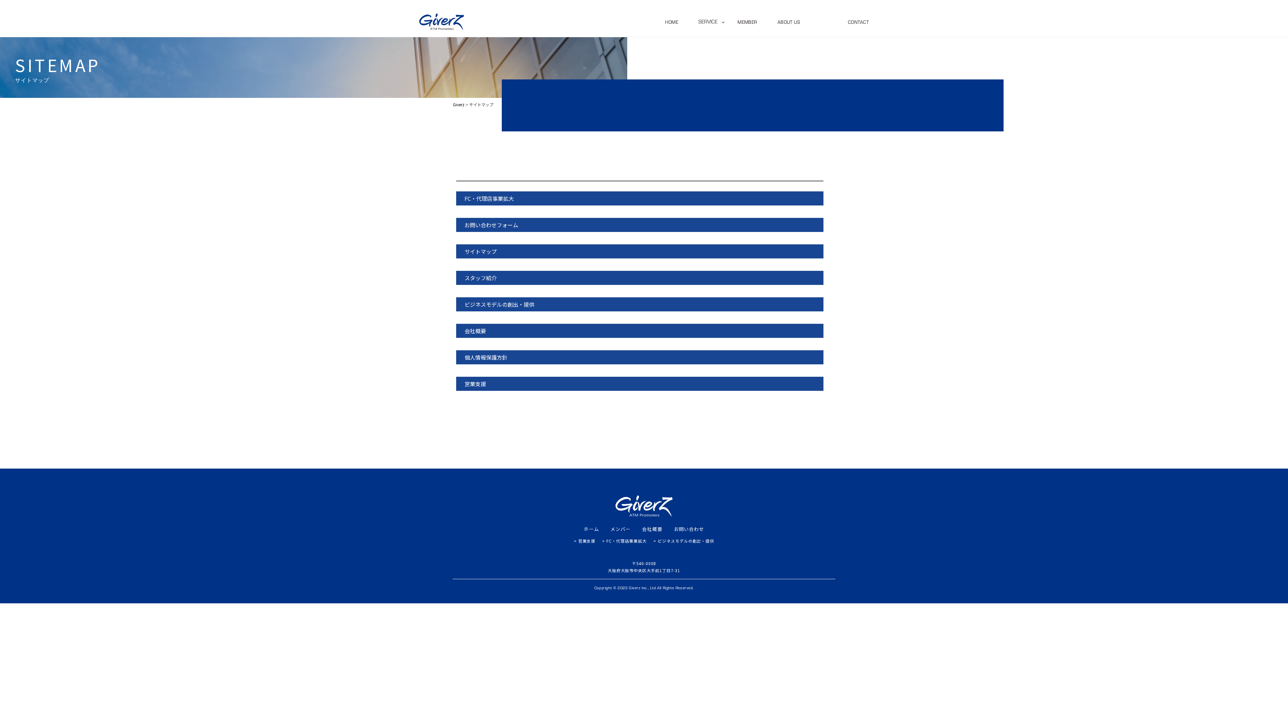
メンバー (620, 529)
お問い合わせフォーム (491, 225)
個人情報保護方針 (486, 357)
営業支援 (475, 384)
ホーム (591, 529)
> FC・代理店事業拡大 (624, 541)
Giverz (464, 175)
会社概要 (475, 331)
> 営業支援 (585, 541)
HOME (671, 22)
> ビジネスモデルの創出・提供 (683, 541)
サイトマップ (481, 251)
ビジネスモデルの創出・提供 (499, 304)
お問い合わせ (689, 529)
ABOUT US (788, 22)
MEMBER (747, 22)
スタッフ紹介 (481, 278)
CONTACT (858, 22)
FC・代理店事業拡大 (489, 198)
